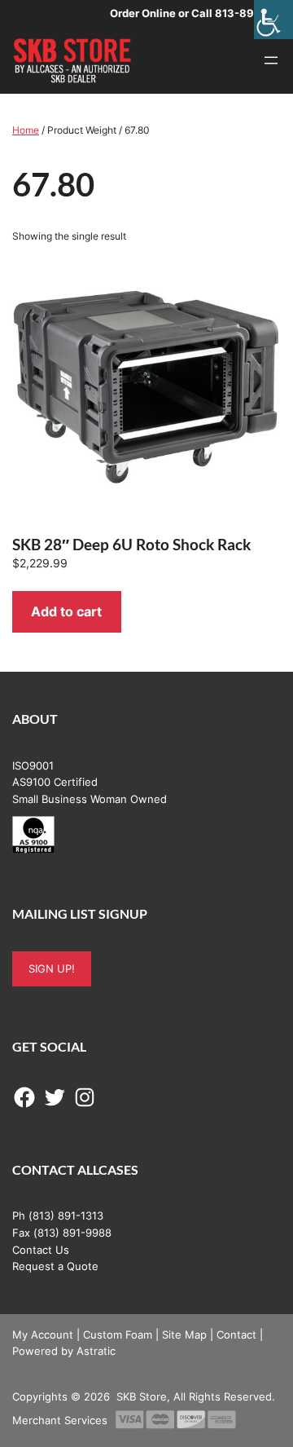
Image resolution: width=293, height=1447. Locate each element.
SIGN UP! (51, 968)
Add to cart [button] (66, 611)
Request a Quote (55, 1266)
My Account (42, 1334)
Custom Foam (117, 1334)
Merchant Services (59, 1420)
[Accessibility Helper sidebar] (273, 19)
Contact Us (40, 1249)
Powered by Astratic (64, 1350)
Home (25, 130)
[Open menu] (271, 60)
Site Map (184, 1334)
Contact (236, 1334)
